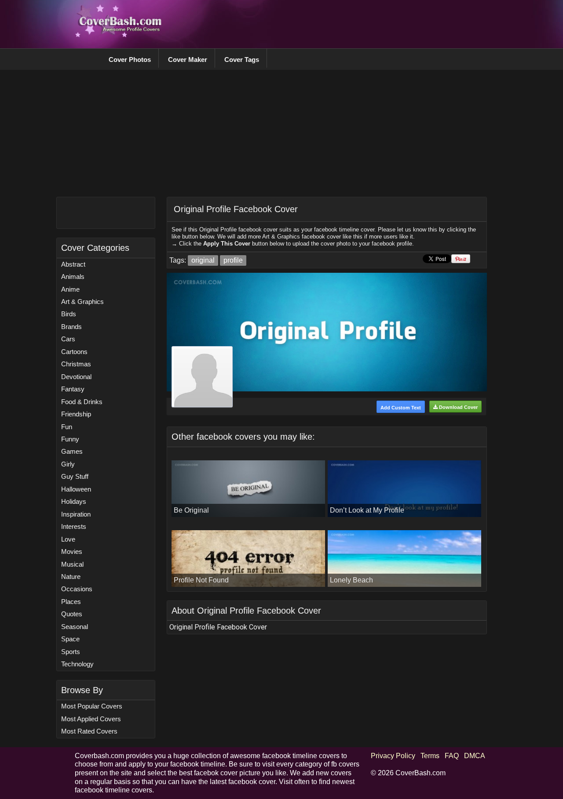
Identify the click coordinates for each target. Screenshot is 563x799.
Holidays (73, 501)
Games (72, 451)
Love (68, 539)
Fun (66, 426)
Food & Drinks (81, 401)
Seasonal (74, 626)
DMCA (474, 755)
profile (233, 260)
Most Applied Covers (91, 719)
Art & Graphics (82, 301)
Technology (77, 664)
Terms (429, 755)
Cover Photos (130, 59)
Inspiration (76, 514)
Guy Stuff (74, 476)
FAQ (452, 755)
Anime (70, 289)
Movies (71, 551)
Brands (71, 326)
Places (71, 601)
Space (70, 639)
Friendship (76, 414)
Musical (72, 564)
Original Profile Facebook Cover (236, 209)
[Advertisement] (328, 24)
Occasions (76, 589)
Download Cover (458, 407)
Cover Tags (241, 59)
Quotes (71, 614)
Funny (70, 439)
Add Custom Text (400, 407)
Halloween (76, 489)
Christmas (76, 364)
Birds (68, 314)
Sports (70, 651)
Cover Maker (187, 59)
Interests (73, 526)
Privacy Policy (393, 755)
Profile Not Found (201, 580)
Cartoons (74, 351)
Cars (68, 339)
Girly (68, 464)
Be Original (191, 510)
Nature (70, 576)
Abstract (73, 264)
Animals (72, 276)
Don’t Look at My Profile (367, 510)
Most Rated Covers (89, 731)
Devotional (76, 376)
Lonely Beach (351, 580)
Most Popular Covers (91, 706)
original (203, 260)
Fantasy (72, 389)
